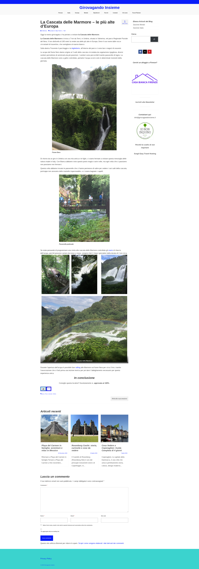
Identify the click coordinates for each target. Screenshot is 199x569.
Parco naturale (48, 393)
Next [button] (126, 443)
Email (72, 516)
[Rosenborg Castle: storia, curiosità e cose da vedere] (84, 428)
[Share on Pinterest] (149, 52)
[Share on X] (145, 52)
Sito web (103, 516)
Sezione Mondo (139, 25)
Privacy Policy (46, 559)
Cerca (133, 34)
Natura (42, 393)
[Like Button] (43, 389)
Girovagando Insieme (99, 7)
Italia (56, 30)
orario (110, 250)
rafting (77, 367)
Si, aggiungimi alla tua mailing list (49, 531)
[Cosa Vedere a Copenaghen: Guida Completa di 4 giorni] (114, 428)
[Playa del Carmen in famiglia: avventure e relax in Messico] (54, 428)
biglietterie (76, 48)
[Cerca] (154, 39)
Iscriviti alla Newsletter (144, 102)
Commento (43, 485)
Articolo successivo (119, 399)
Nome (42, 516)
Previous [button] (42, 443)
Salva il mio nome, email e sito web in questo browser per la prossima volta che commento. (68, 525)
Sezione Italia (138, 28)
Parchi (60, 30)
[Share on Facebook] (140, 52)
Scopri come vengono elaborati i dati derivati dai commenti (101, 543)
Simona (44, 30)
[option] (54, 442)
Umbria (54, 393)
